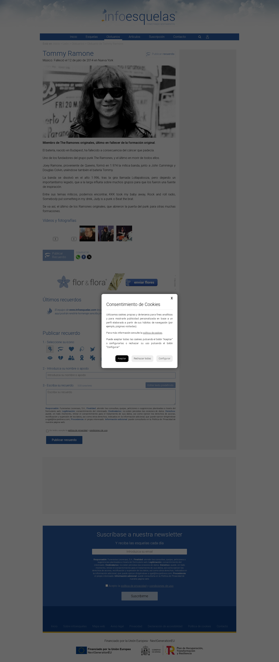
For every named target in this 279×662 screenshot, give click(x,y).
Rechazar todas (142, 358)
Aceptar (122, 358)
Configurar (164, 358)
